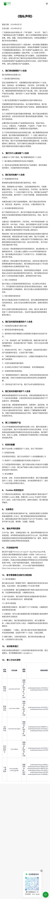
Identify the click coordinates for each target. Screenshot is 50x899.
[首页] (7, 4)
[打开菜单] (47, 3)
